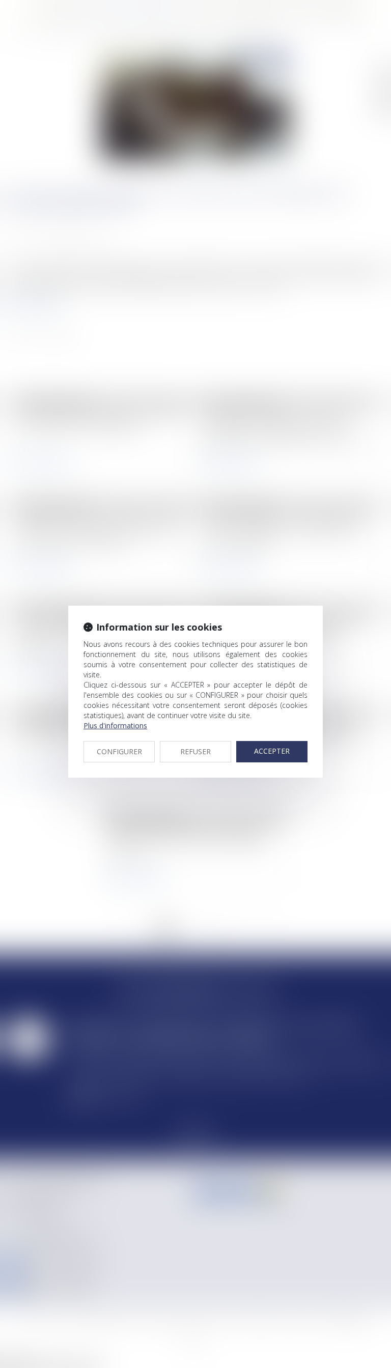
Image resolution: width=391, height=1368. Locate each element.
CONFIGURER (119, 751)
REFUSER (195, 751)
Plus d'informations (115, 725)
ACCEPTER (272, 751)
